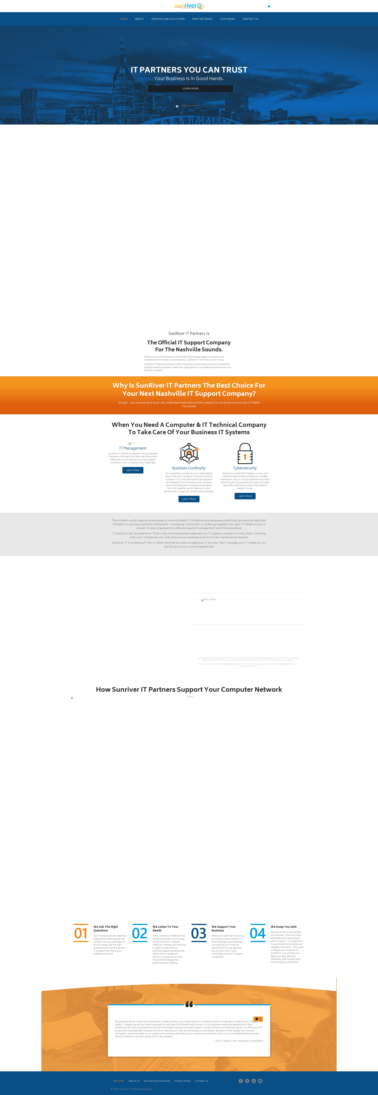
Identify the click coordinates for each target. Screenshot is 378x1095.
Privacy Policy (183, 1080)
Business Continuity (189, 468)
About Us (134, 1080)
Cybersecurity (245, 468)
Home (123, 19)
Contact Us (250, 19)
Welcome (118, 1080)
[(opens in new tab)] (189, 216)
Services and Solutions (168, 19)
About (139, 19)
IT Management (132, 449)
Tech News (227, 19)
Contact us (201, 1080)
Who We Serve (202, 19)
